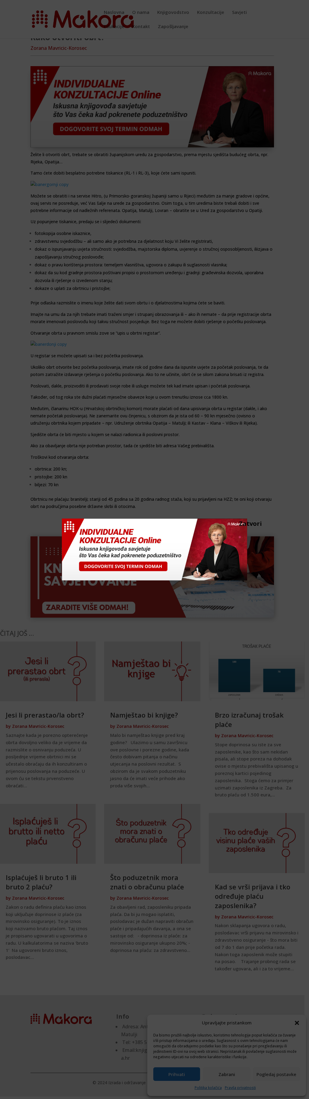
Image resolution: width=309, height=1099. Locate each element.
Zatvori (242, 523)
